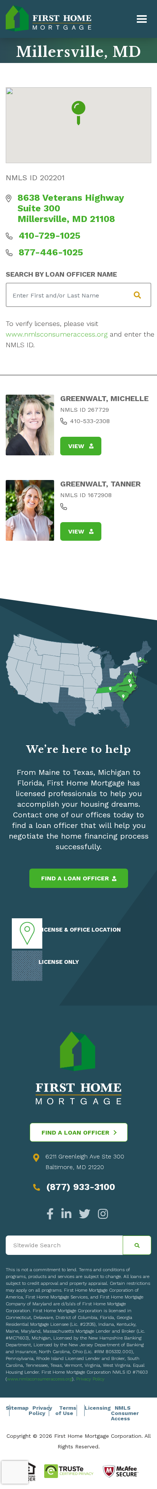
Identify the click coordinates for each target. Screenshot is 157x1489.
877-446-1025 (51, 252)
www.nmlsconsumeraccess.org (56, 334)
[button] (78, 113)
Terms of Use (65, 1410)
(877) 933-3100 (80, 1187)
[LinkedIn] (66, 1214)
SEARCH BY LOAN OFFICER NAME (61, 274)
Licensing (98, 1408)
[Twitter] (84, 1214)
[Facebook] (52, 1214)
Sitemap (17, 1408)
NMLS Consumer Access (125, 1413)
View (77, 446)
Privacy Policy (90, 1379)
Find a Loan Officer (75, 878)
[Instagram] (101, 1214)
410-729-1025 (49, 235)
